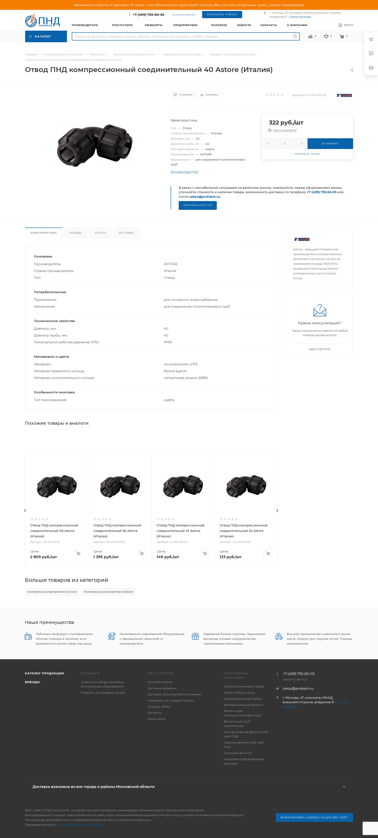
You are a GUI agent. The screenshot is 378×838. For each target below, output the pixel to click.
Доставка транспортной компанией (174, 694)
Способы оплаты (160, 682)
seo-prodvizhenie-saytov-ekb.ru (80, 824)
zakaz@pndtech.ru (204, 197)
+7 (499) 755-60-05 (148, 14)
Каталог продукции (44, 673)
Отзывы (75, 232)
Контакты (155, 712)
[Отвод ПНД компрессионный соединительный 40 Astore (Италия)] (94, 145)
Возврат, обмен (159, 706)
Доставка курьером (162, 688)
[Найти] (295, 36)
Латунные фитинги (238, 753)
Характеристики (43, 232)
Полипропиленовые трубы (244, 686)
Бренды (32, 682)
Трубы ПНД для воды (239, 692)
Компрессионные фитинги (243, 705)
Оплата (100, 232)
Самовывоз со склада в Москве (171, 700)
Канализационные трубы (242, 698)
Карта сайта (156, 719)
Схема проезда (300, 16)
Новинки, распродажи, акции (103, 692)
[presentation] (25, 510)
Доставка (126, 232)
